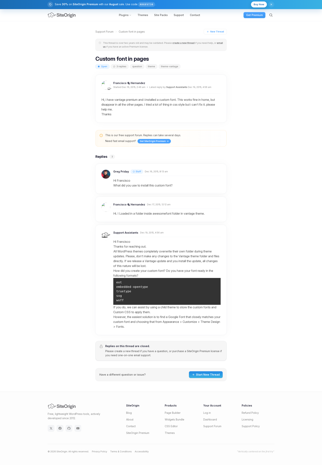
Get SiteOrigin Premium (153, 141)
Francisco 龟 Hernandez (129, 83)
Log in (207, 412)
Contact (195, 15)
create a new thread (183, 43)
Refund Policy (250, 412)
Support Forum (104, 31)
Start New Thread (208, 374)
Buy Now (259, 4)
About (129, 419)
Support (179, 15)
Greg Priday (121, 171)
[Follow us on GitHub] (69, 428)
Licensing (247, 419)
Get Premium (254, 15)
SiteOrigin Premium (198, 351)
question (137, 66)
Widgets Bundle (174, 419)
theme (151, 66)
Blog (129, 412)
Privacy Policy (99, 451)
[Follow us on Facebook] (60, 428)
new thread (132, 351)
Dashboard (210, 419)
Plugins (124, 15)
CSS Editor (171, 426)
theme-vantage (169, 66)
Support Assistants (176, 87)
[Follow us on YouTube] (78, 428)
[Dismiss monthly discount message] (271, 4)
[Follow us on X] (51, 428)
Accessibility (142, 451)
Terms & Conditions (121, 451)
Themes (143, 15)
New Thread (217, 31)
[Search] (271, 15)
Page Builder (173, 412)
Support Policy (251, 426)
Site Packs (161, 15)
